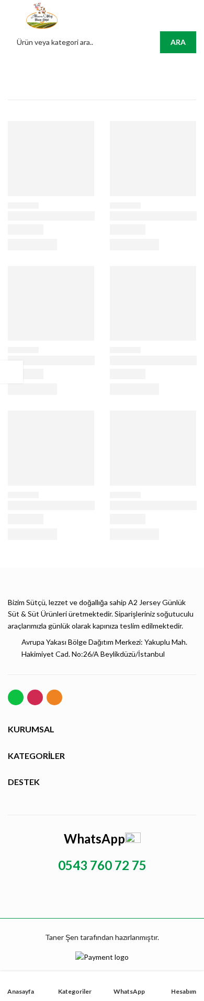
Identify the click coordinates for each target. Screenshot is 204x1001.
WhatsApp (94, 838)
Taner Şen (61, 937)
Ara (178, 42)
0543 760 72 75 (102, 865)
